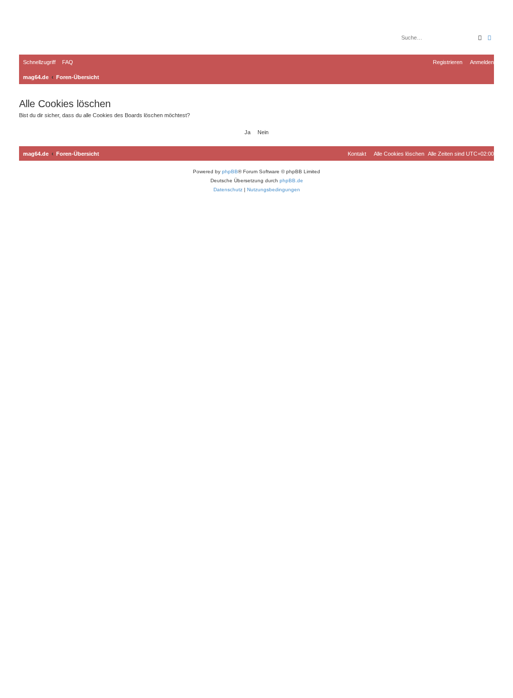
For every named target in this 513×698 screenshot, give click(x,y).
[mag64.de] (60, 33)
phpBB (230, 171)
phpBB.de (291, 180)
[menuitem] (65, 62)
